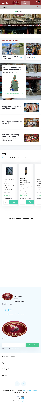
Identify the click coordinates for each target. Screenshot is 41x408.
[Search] (38, 7)
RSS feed (35, 390)
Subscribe (32, 345)
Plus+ (29, 390)
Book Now (24, 3)
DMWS (24, 390)
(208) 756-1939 (9, 311)
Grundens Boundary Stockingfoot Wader (25, 182)
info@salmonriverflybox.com (9, 314)
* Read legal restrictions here (11, 349)
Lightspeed (24, 401)
